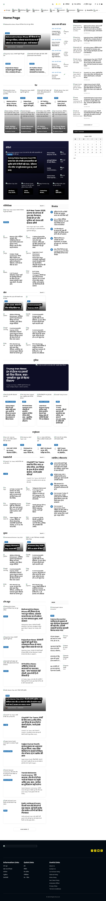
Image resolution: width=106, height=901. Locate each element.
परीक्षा (5, 445)
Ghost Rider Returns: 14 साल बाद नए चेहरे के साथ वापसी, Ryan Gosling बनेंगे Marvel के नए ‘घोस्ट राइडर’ (52, 154)
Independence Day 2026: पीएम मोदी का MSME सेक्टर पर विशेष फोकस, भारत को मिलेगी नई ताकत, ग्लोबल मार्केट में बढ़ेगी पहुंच (56, 33)
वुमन (6, 542)
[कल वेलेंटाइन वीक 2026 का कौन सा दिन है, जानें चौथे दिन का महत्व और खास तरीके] (59, 187)
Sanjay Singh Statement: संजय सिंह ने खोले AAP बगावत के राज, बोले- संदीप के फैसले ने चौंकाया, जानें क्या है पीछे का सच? (16, 259)
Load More (23, 829)
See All (42, 206)
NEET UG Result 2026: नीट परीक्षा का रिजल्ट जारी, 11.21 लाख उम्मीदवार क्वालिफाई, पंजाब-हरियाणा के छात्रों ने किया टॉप (46, 450)
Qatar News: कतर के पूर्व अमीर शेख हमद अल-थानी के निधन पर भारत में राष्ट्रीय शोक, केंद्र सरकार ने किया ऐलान (11, 412)
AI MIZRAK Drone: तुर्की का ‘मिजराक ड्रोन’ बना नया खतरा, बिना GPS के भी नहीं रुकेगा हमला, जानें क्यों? (16, 508)
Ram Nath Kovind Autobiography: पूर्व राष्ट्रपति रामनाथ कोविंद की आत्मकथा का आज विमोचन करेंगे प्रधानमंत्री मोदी (56, 77)
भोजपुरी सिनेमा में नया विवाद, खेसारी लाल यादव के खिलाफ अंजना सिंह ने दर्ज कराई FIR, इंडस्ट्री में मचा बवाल (52, 161)
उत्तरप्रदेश (32, 63)
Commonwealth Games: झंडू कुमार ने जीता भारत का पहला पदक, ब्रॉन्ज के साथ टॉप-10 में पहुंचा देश (38, 333)
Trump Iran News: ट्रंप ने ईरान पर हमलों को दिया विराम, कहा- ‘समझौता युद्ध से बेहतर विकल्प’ (17, 374)
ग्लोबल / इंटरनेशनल (10, 401)
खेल (6, 301)
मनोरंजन (10, 154)
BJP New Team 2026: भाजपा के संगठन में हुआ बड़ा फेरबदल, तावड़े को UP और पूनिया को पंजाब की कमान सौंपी (36, 216)
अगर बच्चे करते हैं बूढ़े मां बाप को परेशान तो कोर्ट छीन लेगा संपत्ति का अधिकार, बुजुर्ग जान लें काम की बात (61, 466)
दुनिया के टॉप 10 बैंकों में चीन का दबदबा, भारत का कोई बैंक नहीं (61, 213)
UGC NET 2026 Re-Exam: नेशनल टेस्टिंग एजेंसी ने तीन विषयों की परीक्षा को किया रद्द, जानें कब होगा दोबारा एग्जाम (12, 450)
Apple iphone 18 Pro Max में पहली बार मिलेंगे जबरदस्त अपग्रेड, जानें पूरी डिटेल (39, 508)
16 (100, 147)
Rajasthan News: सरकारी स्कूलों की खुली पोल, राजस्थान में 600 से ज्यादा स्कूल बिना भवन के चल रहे (14, 70)
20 (88, 149)
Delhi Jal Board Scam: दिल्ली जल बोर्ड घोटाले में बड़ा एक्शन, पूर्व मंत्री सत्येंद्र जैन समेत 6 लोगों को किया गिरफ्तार (31, 808)
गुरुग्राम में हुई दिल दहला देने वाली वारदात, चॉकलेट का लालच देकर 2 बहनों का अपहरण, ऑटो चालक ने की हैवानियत (55, 648)
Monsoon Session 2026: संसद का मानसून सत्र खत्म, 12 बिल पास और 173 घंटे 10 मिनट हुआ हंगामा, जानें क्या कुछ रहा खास (56, 66)
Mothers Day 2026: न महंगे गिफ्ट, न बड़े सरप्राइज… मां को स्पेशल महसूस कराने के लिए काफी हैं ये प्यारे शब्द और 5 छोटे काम (12, 191)
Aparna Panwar (11, 47)
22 (96, 149)
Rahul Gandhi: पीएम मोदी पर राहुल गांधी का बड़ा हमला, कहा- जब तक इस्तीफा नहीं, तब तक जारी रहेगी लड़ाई (56, 55)
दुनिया (24, 401)
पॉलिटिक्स (6, 222)
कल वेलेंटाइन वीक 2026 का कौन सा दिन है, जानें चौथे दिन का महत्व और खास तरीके (59, 191)
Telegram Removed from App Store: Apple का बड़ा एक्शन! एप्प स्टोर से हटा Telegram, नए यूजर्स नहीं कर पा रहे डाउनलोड (39, 493)
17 (75, 149)
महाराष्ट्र (7, 33)
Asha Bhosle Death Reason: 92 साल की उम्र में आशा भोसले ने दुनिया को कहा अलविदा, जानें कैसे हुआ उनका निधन (28, 191)
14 (92, 147)
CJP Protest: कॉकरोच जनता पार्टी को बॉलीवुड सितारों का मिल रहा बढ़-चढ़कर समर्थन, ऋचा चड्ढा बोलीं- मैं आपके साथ (16, 278)
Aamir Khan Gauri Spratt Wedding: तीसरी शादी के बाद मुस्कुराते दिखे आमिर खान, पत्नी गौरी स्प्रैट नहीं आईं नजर (52, 177)
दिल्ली (56, 98)
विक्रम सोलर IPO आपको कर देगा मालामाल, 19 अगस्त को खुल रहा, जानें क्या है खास (60, 241)
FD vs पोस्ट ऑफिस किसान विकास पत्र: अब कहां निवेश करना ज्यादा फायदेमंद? (61, 222)
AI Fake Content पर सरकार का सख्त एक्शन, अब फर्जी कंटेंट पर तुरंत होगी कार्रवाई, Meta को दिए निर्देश (16, 493)
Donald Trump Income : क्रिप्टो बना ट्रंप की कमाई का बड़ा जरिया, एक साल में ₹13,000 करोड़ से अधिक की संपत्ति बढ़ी (61, 414)
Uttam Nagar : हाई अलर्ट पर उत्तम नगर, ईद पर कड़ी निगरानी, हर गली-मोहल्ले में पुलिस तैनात (55, 639)
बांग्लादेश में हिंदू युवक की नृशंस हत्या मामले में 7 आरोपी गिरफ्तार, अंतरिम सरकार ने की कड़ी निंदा (55, 658)
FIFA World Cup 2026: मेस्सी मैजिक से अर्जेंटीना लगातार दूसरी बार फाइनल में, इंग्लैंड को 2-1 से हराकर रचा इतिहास (39, 348)
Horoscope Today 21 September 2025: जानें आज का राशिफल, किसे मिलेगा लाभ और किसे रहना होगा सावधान (61, 497)
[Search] (53, 4)
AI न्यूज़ (5, 473)
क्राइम (52, 615)
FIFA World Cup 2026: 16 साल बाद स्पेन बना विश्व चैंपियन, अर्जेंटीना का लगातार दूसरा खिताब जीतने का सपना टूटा (16, 348)
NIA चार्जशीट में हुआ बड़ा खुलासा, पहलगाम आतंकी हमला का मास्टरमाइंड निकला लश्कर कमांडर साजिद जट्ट (55, 668)
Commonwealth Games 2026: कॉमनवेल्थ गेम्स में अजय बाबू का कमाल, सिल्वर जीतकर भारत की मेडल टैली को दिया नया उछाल (16, 333)
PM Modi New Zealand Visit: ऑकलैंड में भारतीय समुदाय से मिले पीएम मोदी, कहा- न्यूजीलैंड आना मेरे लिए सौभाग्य (27, 413)
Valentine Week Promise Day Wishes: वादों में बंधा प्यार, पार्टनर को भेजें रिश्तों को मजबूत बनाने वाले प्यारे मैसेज (44, 191)
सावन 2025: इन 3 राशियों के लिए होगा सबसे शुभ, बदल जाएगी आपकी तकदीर (61, 477)
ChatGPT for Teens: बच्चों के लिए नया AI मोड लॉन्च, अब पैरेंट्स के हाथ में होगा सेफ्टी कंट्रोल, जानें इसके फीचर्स (35, 468)
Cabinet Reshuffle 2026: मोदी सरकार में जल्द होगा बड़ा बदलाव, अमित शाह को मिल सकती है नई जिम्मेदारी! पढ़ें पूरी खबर (39, 242)
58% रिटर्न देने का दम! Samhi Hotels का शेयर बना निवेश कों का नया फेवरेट (61, 252)
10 (75, 147)
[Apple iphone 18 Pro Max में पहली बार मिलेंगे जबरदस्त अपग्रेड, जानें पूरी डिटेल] (28, 504)
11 (79, 147)
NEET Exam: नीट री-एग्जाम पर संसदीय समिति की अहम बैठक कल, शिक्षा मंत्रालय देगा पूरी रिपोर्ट (63, 450)
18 (79, 149)
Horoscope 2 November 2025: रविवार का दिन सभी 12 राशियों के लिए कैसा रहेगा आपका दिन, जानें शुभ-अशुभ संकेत (61, 510)
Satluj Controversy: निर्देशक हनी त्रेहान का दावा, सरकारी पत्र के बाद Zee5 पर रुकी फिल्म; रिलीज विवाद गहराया (51, 169)
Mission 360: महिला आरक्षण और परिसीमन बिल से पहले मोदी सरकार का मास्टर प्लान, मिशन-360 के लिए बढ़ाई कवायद (16, 242)
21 (92, 149)
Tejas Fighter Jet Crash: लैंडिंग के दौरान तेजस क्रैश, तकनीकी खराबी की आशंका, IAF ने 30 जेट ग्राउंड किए (16, 522)
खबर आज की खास (56, 28)
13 (88, 147)
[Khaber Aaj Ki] (4, 4)
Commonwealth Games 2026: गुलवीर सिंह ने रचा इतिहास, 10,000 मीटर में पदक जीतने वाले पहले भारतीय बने (39, 319)
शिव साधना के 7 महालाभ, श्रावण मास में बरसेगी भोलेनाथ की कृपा (61, 486)
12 (83, 147)
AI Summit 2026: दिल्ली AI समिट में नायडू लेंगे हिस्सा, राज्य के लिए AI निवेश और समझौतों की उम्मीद (39, 522)
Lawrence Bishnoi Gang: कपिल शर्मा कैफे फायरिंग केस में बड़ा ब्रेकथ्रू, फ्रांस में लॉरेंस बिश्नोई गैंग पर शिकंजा (44, 412)
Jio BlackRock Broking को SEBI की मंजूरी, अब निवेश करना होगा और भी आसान (61, 231)
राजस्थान (8, 63)
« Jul (74, 158)
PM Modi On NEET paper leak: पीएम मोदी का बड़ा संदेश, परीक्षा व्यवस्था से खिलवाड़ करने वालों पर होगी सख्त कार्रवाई (29, 450)
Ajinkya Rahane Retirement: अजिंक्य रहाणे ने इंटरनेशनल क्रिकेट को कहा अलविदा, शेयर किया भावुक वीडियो (16, 319)
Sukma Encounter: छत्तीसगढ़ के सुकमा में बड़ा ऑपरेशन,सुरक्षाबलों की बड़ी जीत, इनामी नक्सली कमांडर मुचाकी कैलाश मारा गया (59, 625)
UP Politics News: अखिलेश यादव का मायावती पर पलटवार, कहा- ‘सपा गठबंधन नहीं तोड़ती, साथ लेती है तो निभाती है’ (37, 70)
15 (96, 147)
